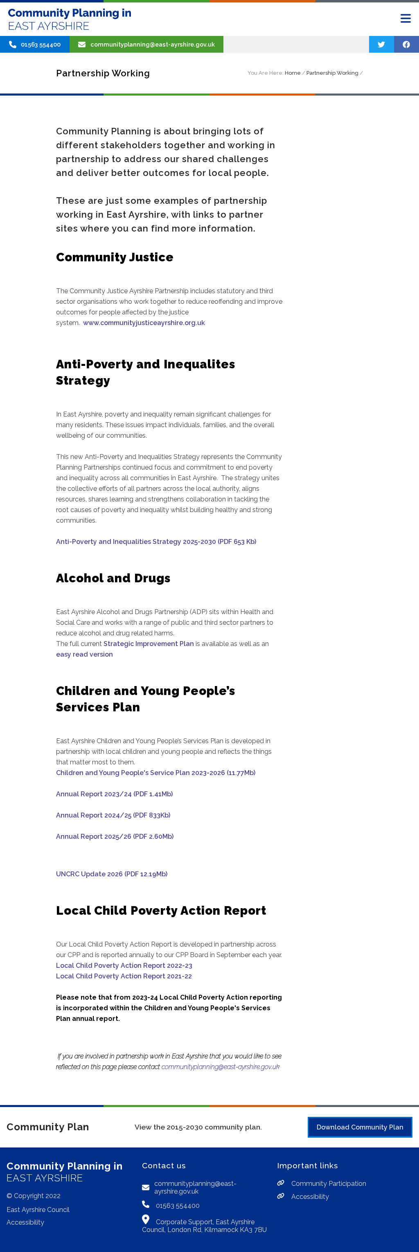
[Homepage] (69, 19)
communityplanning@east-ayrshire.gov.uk (220, 1067)
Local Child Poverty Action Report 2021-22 (124, 976)
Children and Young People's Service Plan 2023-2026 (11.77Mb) (155, 773)
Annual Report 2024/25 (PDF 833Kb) (113, 815)
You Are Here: (266, 73)
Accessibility (25, 1222)
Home (293, 73)
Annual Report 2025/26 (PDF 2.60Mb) (114, 836)
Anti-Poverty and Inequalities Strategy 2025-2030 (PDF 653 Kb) (156, 542)
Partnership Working (332, 73)
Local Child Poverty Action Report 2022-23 (124, 965)
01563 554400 (177, 1206)
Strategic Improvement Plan (149, 644)
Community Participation (328, 1183)
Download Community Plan (360, 1127)
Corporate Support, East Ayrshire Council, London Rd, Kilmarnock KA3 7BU (204, 1226)
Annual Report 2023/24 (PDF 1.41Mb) (114, 794)
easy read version (84, 654)
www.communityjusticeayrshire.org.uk (144, 323)
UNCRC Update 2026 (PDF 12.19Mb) (111, 874)
